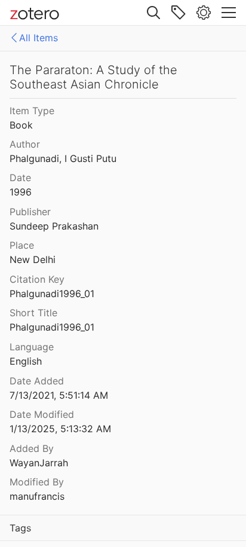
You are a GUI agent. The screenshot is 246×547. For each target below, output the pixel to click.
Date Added (37, 381)
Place (22, 245)
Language (32, 347)
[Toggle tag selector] (178, 12)
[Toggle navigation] (228, 12)
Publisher (30, 212)
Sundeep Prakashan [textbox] (54, 226)
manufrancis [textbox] (37, 496)
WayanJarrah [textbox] (39, 463)
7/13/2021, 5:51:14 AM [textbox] (59, 395)
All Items (38, 38)
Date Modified (42, 414)
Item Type (32, 111)
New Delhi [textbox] (33, 259)
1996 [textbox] (21, 192)
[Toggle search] (153, 12)
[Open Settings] (203, 12)
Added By (32, 448)
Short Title (33, 313)
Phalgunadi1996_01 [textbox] (52, 294)
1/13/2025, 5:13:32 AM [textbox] (60, 429)
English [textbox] (26, 361)
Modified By (37, 482)
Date (20, 178)
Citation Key (37, 279)
